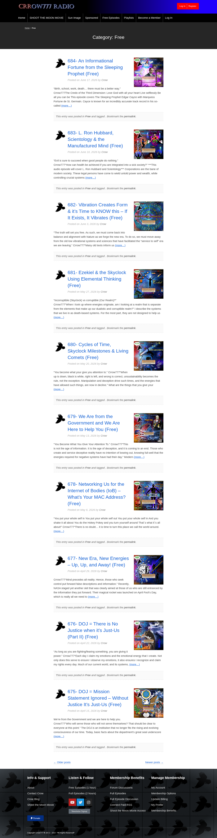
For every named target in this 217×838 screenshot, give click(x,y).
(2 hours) (90, 793)
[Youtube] (72, 802)
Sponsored (91, 17)
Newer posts (154, 762)
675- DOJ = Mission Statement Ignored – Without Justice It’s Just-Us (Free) (98, 698)
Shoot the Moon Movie (40, 804)
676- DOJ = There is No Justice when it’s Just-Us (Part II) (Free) (93, 630)
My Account (158, 787)
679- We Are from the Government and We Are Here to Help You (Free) (94, 423)
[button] (35, 818)
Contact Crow (35, 793)
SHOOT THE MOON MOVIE (46, 17)
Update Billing (159, 799)
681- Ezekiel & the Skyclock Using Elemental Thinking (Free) (97, 279)
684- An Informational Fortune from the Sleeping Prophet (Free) (95, 67)
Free (88, 116)
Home (21, 17)
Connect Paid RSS (121, 804)
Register (192, 6)
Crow (104, 80)
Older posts (62, 762)
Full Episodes (77, 793)
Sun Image (74, 17)
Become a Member (149, 17)
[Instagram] (88, 802)
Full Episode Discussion (124, 799)
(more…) (66, 105)
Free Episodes (111, 17)
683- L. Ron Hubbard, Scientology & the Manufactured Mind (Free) (95, 139)
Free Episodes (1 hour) (82, 787)
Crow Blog (33, 799)
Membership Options (163, 793)
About (30, 787)
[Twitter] (80, 802)
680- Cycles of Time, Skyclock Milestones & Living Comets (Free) (98, 351)
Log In (182, 6)
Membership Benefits (163, 810)
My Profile (157, 804)
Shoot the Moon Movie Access (128, 810)
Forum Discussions (121, 787)
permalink (130, 116)
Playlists (129, 17)
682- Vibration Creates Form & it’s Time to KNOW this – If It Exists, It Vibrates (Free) (98, 211)
